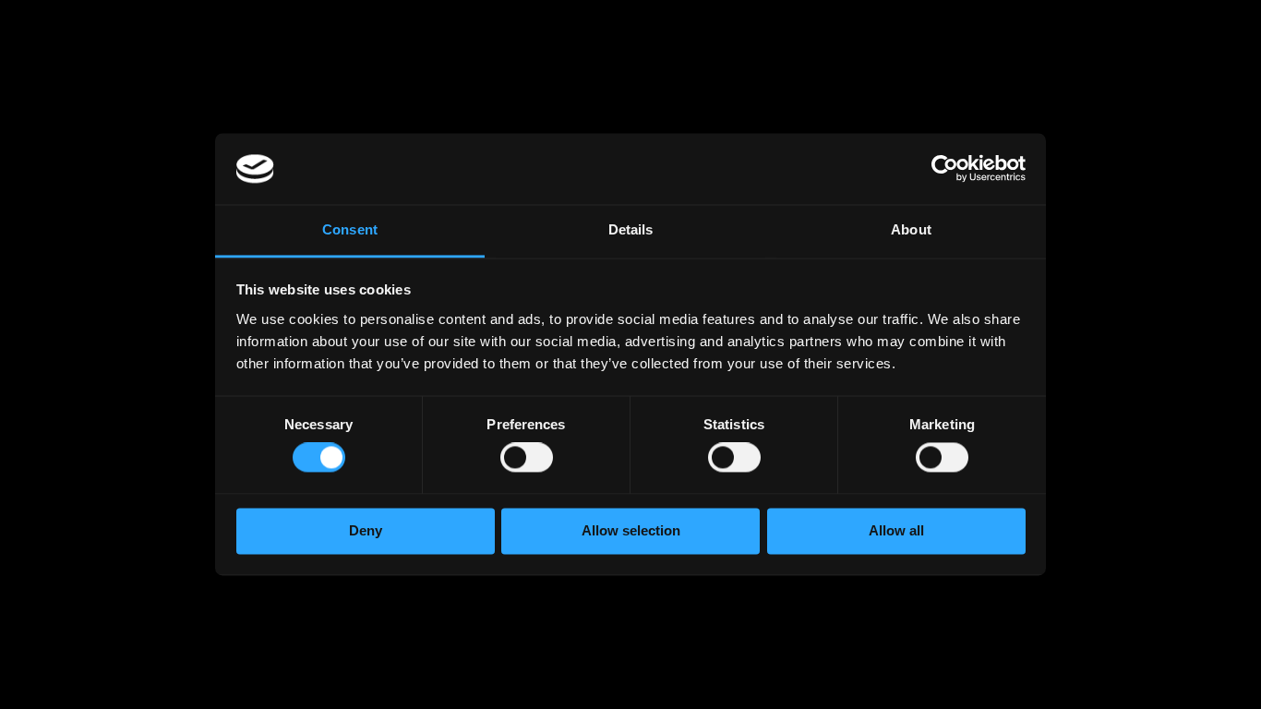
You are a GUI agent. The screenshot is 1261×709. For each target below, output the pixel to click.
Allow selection (631, 530)
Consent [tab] (350, 229)
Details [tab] (631, 229)
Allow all (896, 530)
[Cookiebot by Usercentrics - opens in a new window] (945, 169)
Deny (365, 530)
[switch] (526, 461)
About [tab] (911, 229)
